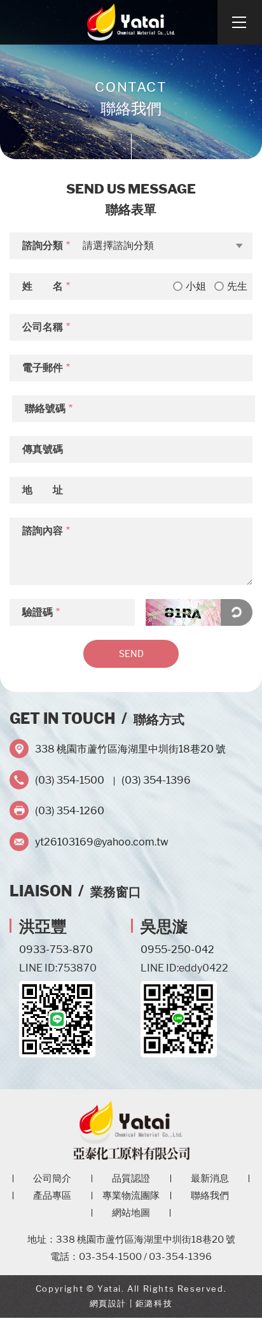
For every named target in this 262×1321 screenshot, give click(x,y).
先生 (237, 286)
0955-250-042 (177, 949)
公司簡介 (52, 1178)
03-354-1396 (180, 1256)
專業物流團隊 (131, 1195)
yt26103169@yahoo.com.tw (102, 842)
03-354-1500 (110, 1256)
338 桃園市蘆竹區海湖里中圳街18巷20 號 (130, 749)
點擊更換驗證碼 (236, 612)
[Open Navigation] (239, 22)
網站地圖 (131, 1213)
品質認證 (131, 1178)
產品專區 (52, 1195)
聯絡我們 (210, 1195)
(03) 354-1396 (156, 780)
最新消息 (210, 1178)
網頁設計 (108, 1303)
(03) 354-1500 (69, 780)
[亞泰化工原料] (131, 22)
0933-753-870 (56, 949)
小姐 (196, 286)
